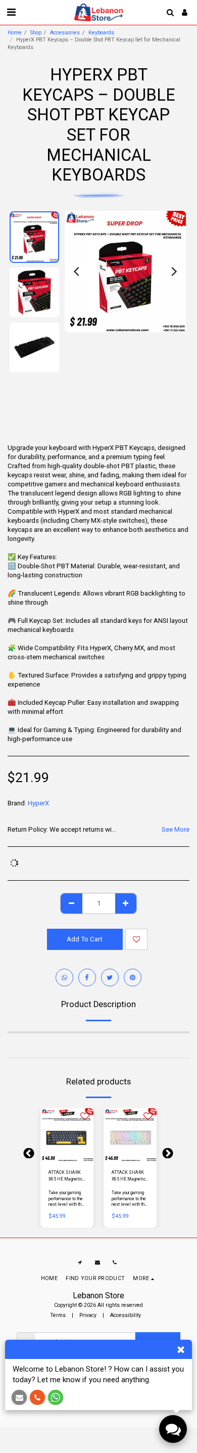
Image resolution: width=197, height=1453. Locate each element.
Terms (58, 1315)
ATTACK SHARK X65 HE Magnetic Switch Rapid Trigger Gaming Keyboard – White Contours (128, 1176)
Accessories (65, 32)
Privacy (87, 1315)
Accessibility (125, 1315)
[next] (173, 271)
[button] (11, 12)
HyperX (38, 803)
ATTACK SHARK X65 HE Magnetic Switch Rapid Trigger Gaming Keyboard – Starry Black (65, 1176)
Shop (35, 32)
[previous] (77, 271)
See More (175, 829)
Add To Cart (68, 1156)
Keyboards (101, 32)
